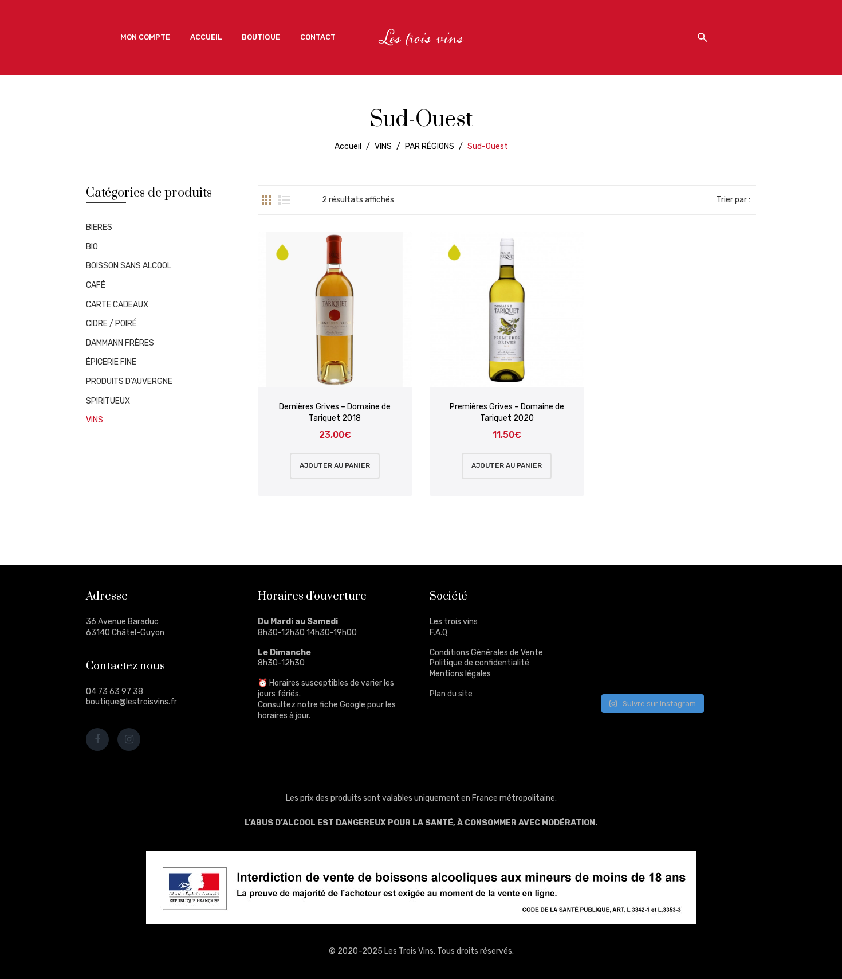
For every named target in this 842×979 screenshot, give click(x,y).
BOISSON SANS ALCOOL (128, 266)
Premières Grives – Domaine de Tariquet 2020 (507, 412)
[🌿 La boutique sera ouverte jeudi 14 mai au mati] (726, 603)
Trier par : (733, 200)
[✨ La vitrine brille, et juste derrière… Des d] (619, 668)
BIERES (99, 227)
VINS (383, 146)
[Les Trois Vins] (421, 37)
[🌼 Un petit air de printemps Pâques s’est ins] (619, 635)
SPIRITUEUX (108, 401)
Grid (266, 200)
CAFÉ (95, 285)
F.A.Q (438, 632)
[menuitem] (145, 37)
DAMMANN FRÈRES (120, 343)
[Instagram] (128, 739)
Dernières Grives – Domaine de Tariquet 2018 (335, 412)
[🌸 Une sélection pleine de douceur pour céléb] (673, 603)
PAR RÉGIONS (429, 146)
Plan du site (451, 694)
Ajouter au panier (335, 465)
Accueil (348, 146)
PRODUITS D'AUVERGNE (129, 381)
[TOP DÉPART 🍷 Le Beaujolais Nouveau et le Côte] (726, 668)
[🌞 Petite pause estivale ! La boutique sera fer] (619, 603)
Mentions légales (460, 674)
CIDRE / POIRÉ (111, 323)
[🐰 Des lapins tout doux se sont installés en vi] (673, 635)
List (284, 200)
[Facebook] (97, 739)
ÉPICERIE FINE (111, 362)
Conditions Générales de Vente (486, 652)
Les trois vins (454, 621)
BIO (92, 247)
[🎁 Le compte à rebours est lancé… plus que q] (673, 668)
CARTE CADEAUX (117, 305)
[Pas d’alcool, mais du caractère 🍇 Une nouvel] (726, 635)
